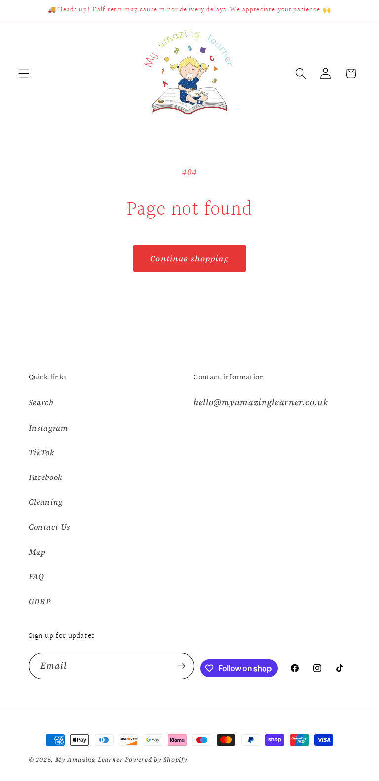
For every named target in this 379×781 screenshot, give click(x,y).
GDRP (40, 601)
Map (37, 551)
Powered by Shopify (156, 759)
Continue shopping (189, 258)
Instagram (48, 427)
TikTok (41, 452)
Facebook (46, 477)
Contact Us (49, 526)
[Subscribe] (181, 666)
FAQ (36, 576)
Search (41, 402)
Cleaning (46, 501)
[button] (24, 73)
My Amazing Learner (89, 759)
